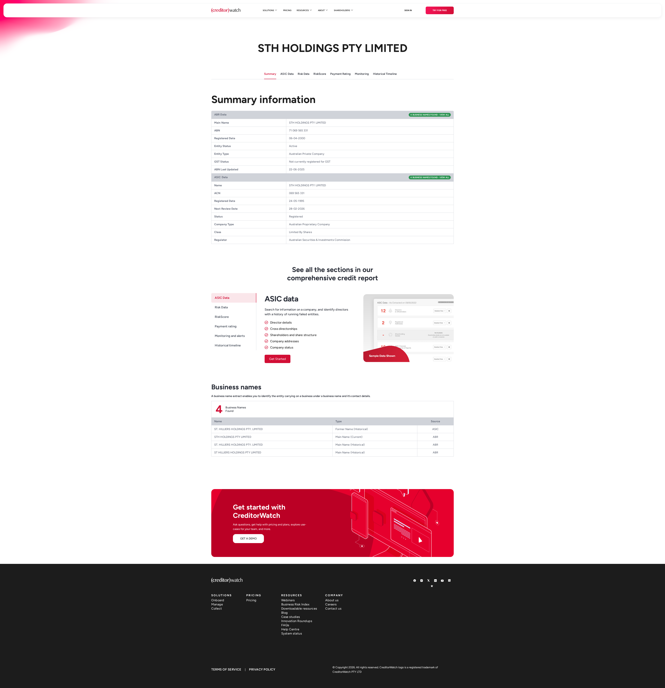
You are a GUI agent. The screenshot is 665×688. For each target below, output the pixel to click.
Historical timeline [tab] (228, 345)
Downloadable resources (299, 608)
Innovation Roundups (296, 621)
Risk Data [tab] (221, 307)
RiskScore (319, 73)
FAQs (285, 625)
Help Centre (290, 629)
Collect (216, 608)
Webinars (288, 600)
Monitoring (362, 73)
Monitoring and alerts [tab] (230, 336)
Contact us (333, 608)
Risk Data (303, 73)
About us (331, 600)
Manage (217, 604)
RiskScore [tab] (222, 317)
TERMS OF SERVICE (226, 669)
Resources (303, 10)
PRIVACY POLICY (262, 669)
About (321, 10)
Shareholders (342, 10)
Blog (284, 613)
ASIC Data (287, 73)
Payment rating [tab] (226, 326)
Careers (331, 604)
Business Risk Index (295, 604)
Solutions (268, 10)
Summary (270, 73)
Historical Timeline (385, 73)
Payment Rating (340, 73)
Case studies (290, 617)
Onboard (217, 600)
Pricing (287, 10)
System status (291, 633)
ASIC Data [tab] (222, 298)
